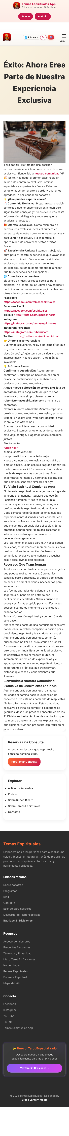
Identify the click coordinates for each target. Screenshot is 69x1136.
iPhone (26, 16)
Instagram (9, 1010)
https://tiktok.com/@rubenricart (34, 314)
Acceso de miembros (16, 941)
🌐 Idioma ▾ (31, 37)
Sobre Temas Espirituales (24, 806)
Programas (10, 891)
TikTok (7, 1021)
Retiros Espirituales (15, 971)
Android (42, 16)
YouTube (8, 1016)
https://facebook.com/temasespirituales (29, 302)
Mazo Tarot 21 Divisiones (19, 959)
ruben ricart (11, 447)
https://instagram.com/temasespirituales (30, 323)
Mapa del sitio (12, 983)
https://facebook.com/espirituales (26, 310)
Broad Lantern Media (34, 1099)
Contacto (14, 812)
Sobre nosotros (13, 885)
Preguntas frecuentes (16, 947)
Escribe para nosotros (17, 908)
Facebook (9, 1004)
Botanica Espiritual (15, 977)
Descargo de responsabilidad (22, 914)
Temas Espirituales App (18, 1028)
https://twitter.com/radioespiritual (36, 336)
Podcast (13, 794)
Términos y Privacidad (17, 953)
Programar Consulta (24, 761)
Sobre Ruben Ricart (20, 800)
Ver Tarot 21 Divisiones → (34, 1068)
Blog (6, 896)
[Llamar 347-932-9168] (43, 37)
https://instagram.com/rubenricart (26, 332)
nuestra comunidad (46, 173)
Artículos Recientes (20, 788)
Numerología (11, 965)
